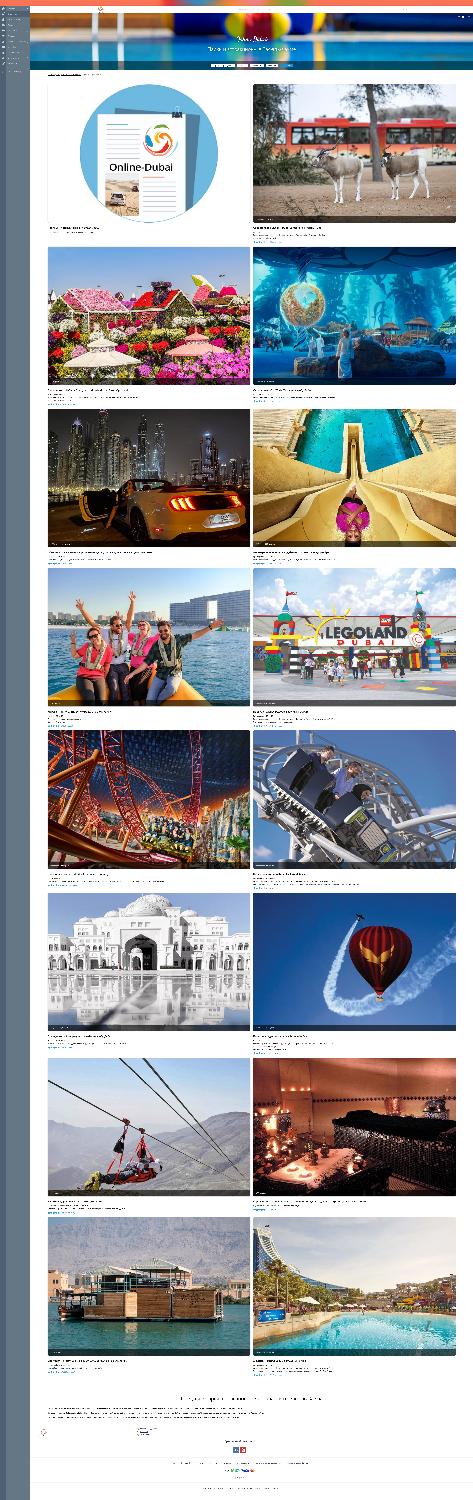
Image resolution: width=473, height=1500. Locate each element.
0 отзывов (68, 563)
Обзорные (257, 65)
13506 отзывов (275, 242)
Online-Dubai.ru (100, 12)
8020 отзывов (275, 888)
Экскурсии (12, 14)
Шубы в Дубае (14, 19)
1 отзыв (272, 1210)
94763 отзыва (69, 404)
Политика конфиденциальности (267, 1463)
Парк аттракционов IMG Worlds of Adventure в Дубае (80, 874)
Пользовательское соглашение (236, 1463)
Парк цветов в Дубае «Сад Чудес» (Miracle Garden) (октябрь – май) (88, 390)
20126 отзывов (275, 726)
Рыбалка (11, 36)
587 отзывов (69, 1213)
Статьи (201, 1463)
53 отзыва (68, 726)
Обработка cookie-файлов (297, 1463)
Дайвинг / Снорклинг (17, 41)
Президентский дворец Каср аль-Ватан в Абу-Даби (79, 1036)
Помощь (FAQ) (187, 1463)
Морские (272, 65)
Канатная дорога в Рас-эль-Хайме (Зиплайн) (75, 1201)
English (235, 1478)
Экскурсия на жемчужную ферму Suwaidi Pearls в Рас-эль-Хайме (88, 1360)
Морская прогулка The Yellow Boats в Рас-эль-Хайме (80, 711)
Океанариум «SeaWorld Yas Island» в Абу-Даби (282, 390)
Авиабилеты (13, 64)
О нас (173, 1463)
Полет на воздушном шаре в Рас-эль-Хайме (280, 1036)
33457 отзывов (70, 885)
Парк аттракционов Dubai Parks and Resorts (280, 874)
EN (469, 17)
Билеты (11, 25)
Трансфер (12, 47)
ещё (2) (286, 65)
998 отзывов (69, 1372)
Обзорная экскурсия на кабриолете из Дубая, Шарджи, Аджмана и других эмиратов (100, 552)
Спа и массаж (13, 53)
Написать (144, 1432)
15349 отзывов (275, 401)
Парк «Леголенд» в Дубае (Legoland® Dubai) (280, 711)
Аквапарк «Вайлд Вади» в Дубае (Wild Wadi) (280, 1360)
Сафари (242, 65)
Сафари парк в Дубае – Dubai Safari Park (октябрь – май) (287, 227)
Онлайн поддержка (16, 71)
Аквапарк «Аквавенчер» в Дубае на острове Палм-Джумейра (291, 552)
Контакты (213, 1463)
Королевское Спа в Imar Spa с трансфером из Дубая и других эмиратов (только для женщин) (310, 1201)
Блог (404, 9)
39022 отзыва (275, 563)
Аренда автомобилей (17, 58)
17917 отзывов (275, 1375)
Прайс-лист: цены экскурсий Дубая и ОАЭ (73, 227)
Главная (11, 8)
